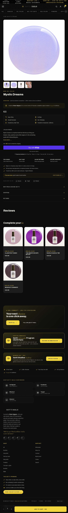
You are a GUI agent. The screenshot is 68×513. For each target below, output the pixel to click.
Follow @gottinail (29, 322)
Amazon (19, 181)
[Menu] (3, 6)
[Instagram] (5, 438)
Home (5, 16)
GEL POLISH (20, 11)
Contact (37, 453)
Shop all (13, 322)
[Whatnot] (14, 438)
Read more (7, 140)
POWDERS (54, 11)
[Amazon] (23, 438)
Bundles (5, 450)
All (3, 11)
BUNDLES (10, 11)
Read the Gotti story (13, 492)
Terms (41, 501)
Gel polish (5, 453)
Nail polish (5, 459)
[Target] (18, 438)
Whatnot (37, 181)
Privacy (34, 501)
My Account (38, 456)
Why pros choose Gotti (11, 187)
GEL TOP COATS (32, 11)
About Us (37, 450)
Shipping (6, 192)
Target (28, 181)
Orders (37, 459)
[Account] (60, 6)
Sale (4, 471)
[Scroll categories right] (65, 11)
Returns (6, 198)
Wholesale (38, 447)
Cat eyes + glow (7, 465)
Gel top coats (6, 456)
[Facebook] (9, 438)
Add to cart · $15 (40, 509)
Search (37, 462)
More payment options (34, 151)
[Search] (56, 6)
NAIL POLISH (44, 11)
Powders (5, 462)
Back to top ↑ (60, 501)
